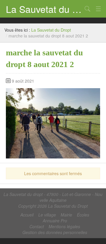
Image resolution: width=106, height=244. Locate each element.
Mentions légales (64, 226)
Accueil (27, 215)
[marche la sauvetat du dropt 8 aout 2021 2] (53, 123)
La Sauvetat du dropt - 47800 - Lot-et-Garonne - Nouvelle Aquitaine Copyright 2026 (53, 200)
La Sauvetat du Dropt (44, 9)
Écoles (83, 215)
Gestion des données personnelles (54, 232)
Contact (36, 226)
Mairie (66, 215)
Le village (47, 215)
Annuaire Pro (55, 220)
